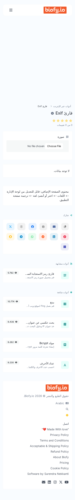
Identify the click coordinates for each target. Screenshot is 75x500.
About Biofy (61, 457)
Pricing (64, 462)
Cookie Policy (59, 468)
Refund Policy (60, 451)
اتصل (66, 423)
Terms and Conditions (54, 440)
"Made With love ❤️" (55, 429)
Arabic (60, 403)
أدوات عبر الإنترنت (62, 106)
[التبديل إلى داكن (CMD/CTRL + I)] (67, 415)
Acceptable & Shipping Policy (49, 446)
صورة (61, 137)
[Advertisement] (37, 64)
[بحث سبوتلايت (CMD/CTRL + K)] (67, 409)
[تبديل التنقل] (11, 10)
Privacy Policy (59, 435)
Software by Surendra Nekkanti (48, 473)
